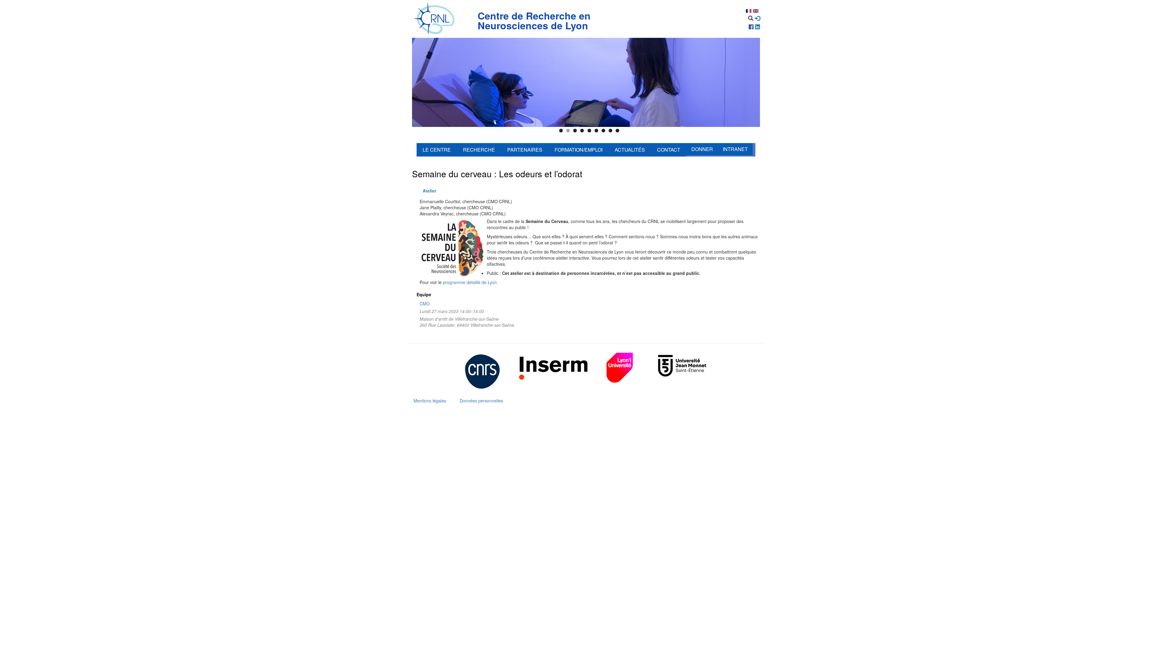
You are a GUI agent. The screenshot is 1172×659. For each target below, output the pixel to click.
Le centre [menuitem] (437, 149)
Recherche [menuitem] (479, 149)
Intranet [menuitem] (735, 149)
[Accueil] (435, 18)
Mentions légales (430, 401)
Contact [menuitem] (668, 149)
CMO (425, 304)
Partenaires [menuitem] (524, 149)
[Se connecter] (757, 18)
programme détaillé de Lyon (470, 282)
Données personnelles (481, 401)
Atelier (429, 191)
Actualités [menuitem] (630, 149)
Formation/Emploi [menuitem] (578, 149)
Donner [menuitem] (702, 149)
